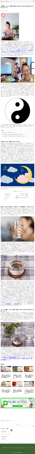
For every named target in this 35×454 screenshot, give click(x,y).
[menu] (33, 1)
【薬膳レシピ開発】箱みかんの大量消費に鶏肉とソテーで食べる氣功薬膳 (29, 376)
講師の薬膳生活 (4, 436)
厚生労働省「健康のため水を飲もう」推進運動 (17, 358)
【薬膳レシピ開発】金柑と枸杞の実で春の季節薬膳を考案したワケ (17, 391)
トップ (2, 447)
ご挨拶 (10, 447)
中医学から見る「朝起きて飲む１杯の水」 (8, 132)
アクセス (15, 447)
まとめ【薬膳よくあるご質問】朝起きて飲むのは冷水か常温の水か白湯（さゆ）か (14, 135)
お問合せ (32, 447)
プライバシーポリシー (27, 447)
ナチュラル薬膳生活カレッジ (18, 452)
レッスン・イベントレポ (14, 420)
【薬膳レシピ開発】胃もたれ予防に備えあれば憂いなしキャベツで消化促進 (5, 391)
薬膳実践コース (6, 447)
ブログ (12, 447)
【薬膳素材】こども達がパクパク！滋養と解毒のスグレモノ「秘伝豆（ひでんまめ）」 (17, 377)
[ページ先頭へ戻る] (11, 430)
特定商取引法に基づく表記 (20, 447)
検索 (17, 424)
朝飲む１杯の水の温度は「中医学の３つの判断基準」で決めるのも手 (12, 134)
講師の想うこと (4, 438)
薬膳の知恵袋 (8, 420)
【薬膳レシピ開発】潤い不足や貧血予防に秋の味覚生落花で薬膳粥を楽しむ (5, 376)
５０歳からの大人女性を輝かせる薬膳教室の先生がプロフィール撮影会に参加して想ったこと (29, 392)
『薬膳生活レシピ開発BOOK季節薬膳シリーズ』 (11, 357)
